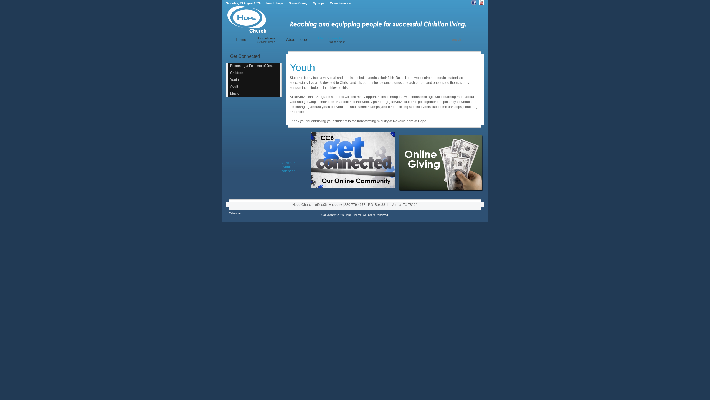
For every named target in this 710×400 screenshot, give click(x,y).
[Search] (449, 39)
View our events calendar (288, 167)
